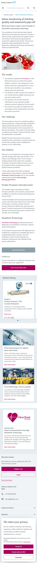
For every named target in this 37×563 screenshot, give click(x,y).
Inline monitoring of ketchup (24, 15)
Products (7, 299)
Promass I (26, 78)
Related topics (9, 428)
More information (9, 365)
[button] (18, 469)
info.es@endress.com (11, 499)
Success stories (8, 15)
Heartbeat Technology (9, 222)
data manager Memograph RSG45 (14, 178)
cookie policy (26, 542)
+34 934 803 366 (10, 494)
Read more (7, 314)
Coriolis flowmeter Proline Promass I (18, 174)
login (12, 318)
